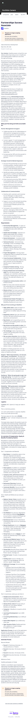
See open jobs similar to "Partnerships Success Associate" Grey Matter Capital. (14, 39)
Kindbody (15, 560)
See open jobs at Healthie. (11, 36)
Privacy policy (10, 716)
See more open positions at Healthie (14, 703)
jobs (12, 14)
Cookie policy (17, 716)
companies (6, 14)
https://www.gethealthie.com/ (9, 94)
